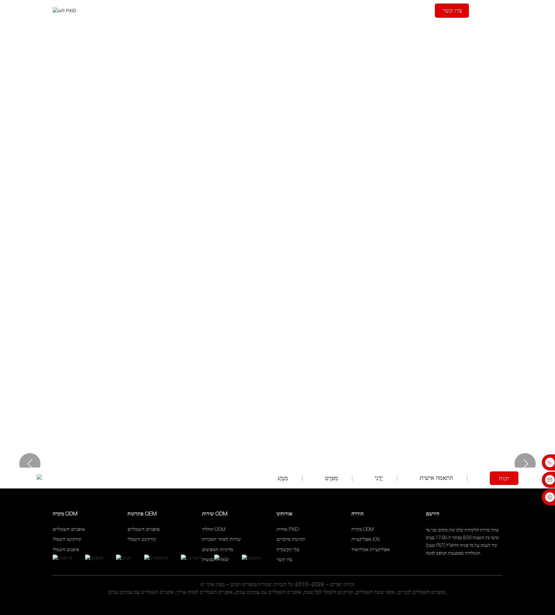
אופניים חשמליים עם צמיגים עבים (268, 591)
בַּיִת (169, 10)
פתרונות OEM (316, 10)
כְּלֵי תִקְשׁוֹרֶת (357, 10)
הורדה (415, 10)
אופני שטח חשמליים (375, 591)
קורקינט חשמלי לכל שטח (328, 591)
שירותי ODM (275, 10)
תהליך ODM (235, 10)
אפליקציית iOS (365, 539)
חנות (504, 478)
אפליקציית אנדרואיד (370, 549)
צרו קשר (452, 10)
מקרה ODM (197, 10)
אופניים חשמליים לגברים (421, 591)
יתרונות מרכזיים (291, 539)
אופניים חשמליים (69, 529)
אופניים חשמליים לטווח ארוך (205, 591)
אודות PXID (288, 529)
